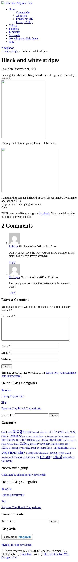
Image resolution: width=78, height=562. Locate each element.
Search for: (7, 415)
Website (6, 359)
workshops (6, 460)
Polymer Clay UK (34, 453)
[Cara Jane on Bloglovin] (17, 538)
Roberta (13, 246)
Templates (14, 31)
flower (45, 440)
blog (17, 431)
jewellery (45, 443)
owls (54, 448)
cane (73, 431)
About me (21, 15)
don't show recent (12, 439)
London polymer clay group (22, 447)
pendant (62, 447)
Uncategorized (51, 457)
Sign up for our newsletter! (16, 544)
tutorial (21, 457)
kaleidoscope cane (60, 443)
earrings (29, 439)
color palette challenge (35, 436)
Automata (14, 35)
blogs (14, 51)
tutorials (30, 457)
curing (54, 436)
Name (6, 346)
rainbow (45, 453)
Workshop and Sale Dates (23, 38)
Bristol (57, 431)
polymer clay (13, 451)
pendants (72, 448)
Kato (4, 447)
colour (48, 436)
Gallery (13, 25)
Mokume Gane (44, 448)
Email (5, 352)
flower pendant (69, 440)
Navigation (7, 47)
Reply (12, 262)
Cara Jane (15, 436)
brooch (66, 432)
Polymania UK (24, 18)
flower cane (55, 439)
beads (9, 432)
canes (4, 436)
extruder (38, 440)
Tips (3, 402)
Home (12, 9)
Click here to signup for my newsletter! (23, 474)
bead (3, 432)
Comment (8, 316)
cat (23, 436)
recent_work (57, 452)
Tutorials (14, 28)
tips (14, 457)
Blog (11, 41)
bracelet (49, 431)
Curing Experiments (12, 396)
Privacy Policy (24, 22)
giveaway (35, 443)
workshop (68, 457)
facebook (44, 213)
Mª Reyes (14, 277)
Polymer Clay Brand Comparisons (21, 408)
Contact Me (22, 12)
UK (37, 457)
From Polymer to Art (10, 444)
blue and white (38, 432)
